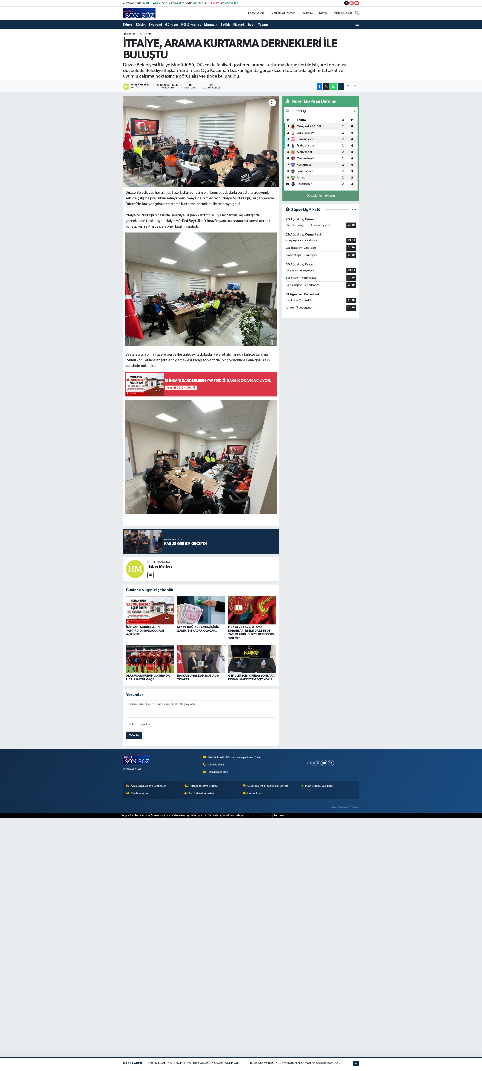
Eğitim (141, 24)
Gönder (134, 735)
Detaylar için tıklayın (321, 195)
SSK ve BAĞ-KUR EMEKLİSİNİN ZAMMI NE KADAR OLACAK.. (299, 1063)
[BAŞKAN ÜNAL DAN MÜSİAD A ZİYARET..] (201, 658)
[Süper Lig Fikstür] (354, 209)
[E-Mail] (150, 575)
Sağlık (225, 24)
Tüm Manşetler (139, 793)
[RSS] (331, 763)
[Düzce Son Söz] (139, 13)
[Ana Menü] (357, 24)
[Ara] (357, 13)
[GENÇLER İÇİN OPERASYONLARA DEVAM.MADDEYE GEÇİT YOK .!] (252, 658)
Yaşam (263, 24)
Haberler (129, 34)
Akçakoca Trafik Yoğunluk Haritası (267, 785)
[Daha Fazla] (341, 86)
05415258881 (216, 764)
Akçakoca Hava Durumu (204, 785)
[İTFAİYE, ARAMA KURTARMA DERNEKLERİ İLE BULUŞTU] (201, 141)
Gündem (171, 24)
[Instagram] (317, 763)
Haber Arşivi (254, 793)
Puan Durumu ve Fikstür (319, 785)
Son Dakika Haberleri (201, 793)
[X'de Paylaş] (326, 86)
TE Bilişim (353, 807)
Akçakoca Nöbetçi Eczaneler (148, 785)
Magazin (210, 24)
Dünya (128, 24)
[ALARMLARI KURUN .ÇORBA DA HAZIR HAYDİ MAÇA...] (150, 658)
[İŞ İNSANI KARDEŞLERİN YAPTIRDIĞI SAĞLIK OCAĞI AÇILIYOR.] (150, 610)
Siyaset (238, 24)
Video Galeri (343, 13)
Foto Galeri (256, 13)
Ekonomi (155, 24)
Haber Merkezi (160, 566)
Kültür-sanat (191, 24)
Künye (323, 13)
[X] (310, 763)
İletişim (308, 13)
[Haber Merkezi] (135, 569)
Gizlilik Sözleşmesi (283, 13)
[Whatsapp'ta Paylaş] (333, 86)
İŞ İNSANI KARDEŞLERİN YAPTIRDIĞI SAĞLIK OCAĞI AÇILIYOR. (145, 630)
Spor (251, 24)
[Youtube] (324, 763)
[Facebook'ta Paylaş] (319, 86)
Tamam (279, 815)
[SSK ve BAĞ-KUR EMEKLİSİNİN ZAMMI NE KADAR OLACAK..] (201, 610)
